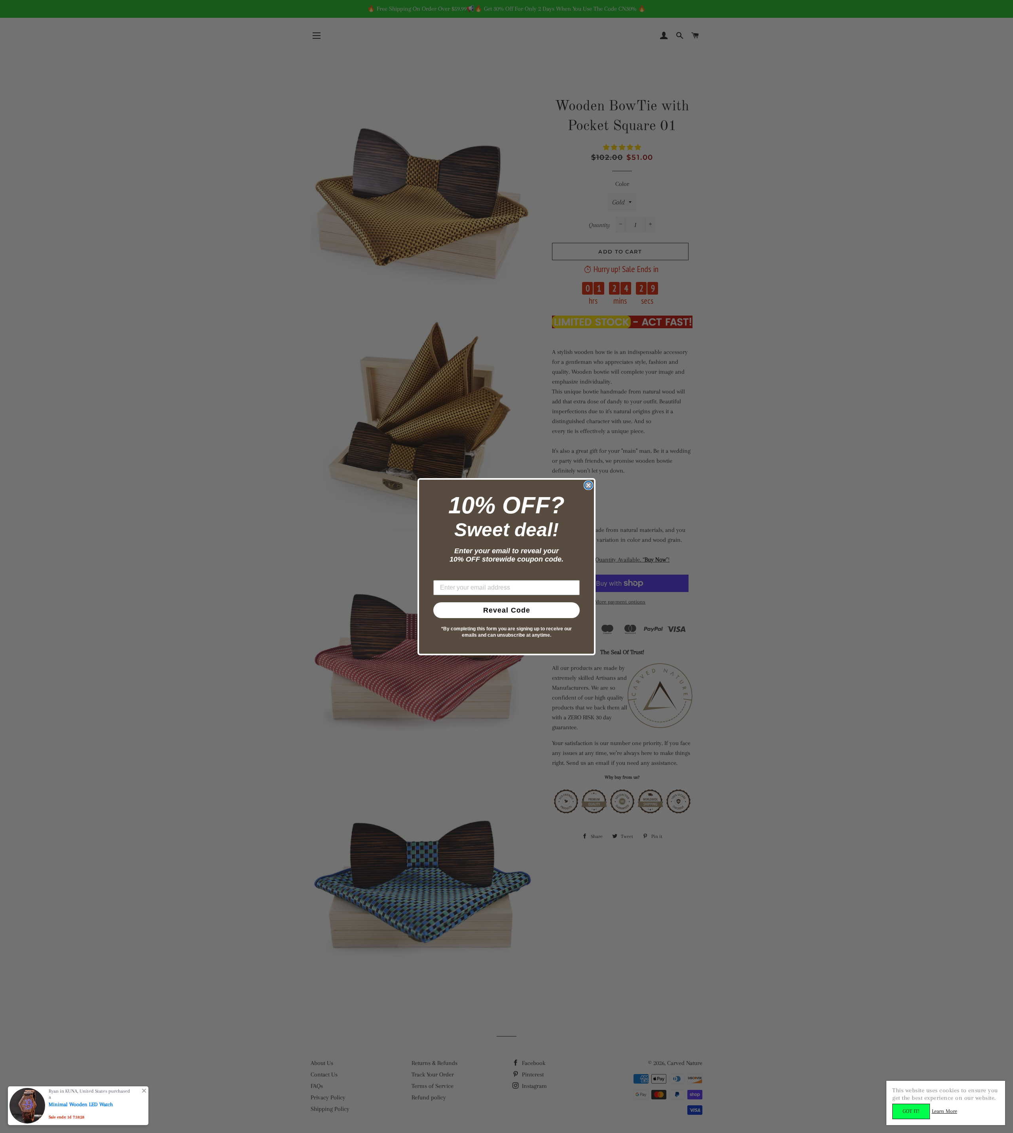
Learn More (944, 1111)
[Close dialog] (588, 485)
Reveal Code (506, 610)
